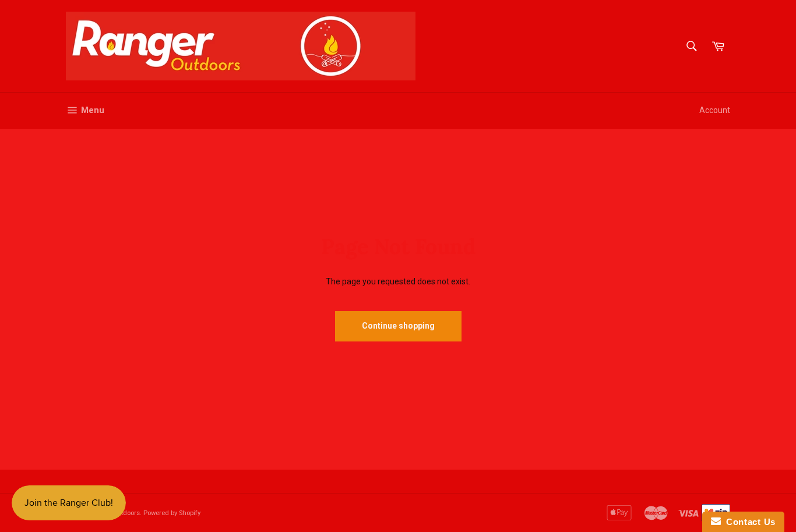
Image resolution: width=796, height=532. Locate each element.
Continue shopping (398, 325)
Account (714, 110)
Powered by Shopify (171, 513)
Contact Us (748, 522)
